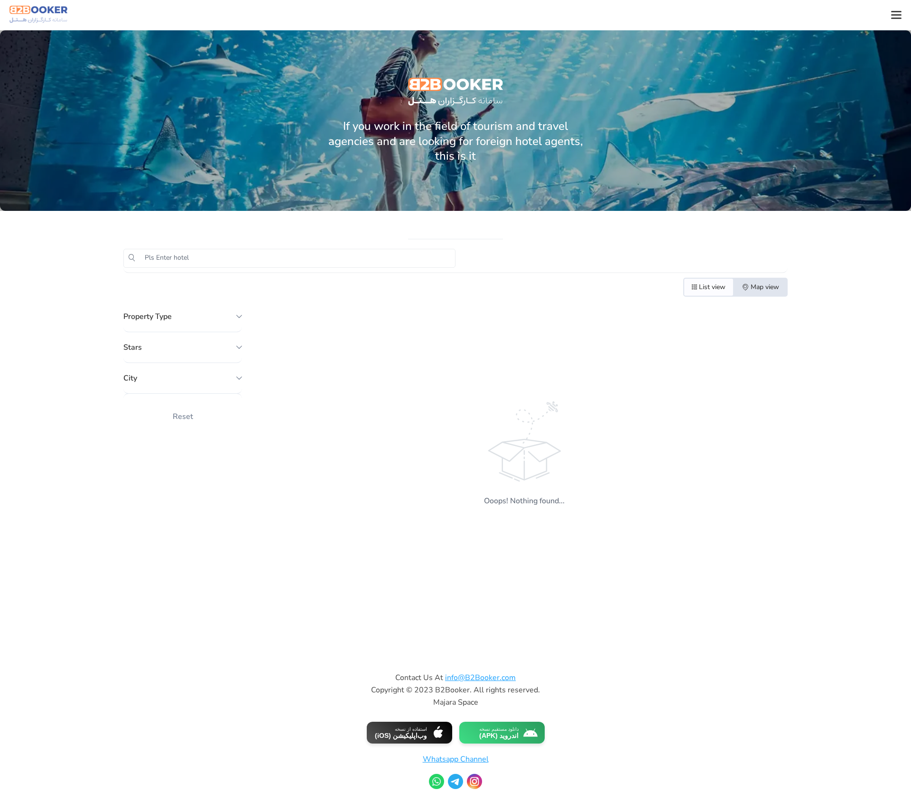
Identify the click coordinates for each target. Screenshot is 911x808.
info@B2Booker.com (480, 677)
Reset (183, 416)
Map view (765, 286)
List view (712, 286)
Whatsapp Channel (456, 759)
